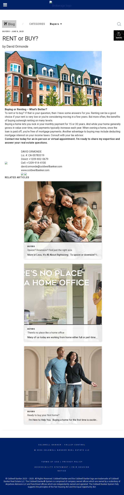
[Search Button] (119, 24)
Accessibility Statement (52, 467)
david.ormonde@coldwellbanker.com (41, 166)
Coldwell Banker (50, 445)
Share (119, 38)
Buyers (6, 31)
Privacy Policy (72, 462)
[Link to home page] (62, 5)
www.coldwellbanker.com (35, 170)
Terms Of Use (50, 462)
